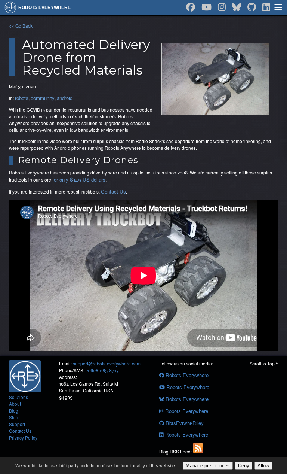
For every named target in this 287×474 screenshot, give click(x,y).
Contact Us (113, 191)
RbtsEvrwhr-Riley (184, 422)
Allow (263, 465)
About (15, 404)
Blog (13, 410)
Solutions (18, 397)
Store (14, 417)
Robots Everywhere (186, 375)
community (43, 97)
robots (21, 97)
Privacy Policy (23, 437)
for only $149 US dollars (78, 179)
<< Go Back (21, 25)
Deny (243, 465)
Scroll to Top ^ (264, 363)
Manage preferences (208, 465)
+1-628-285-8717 (101, 370)
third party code (74, 465)
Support (17, 424)
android (64, 97)
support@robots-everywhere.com (107, 363)
